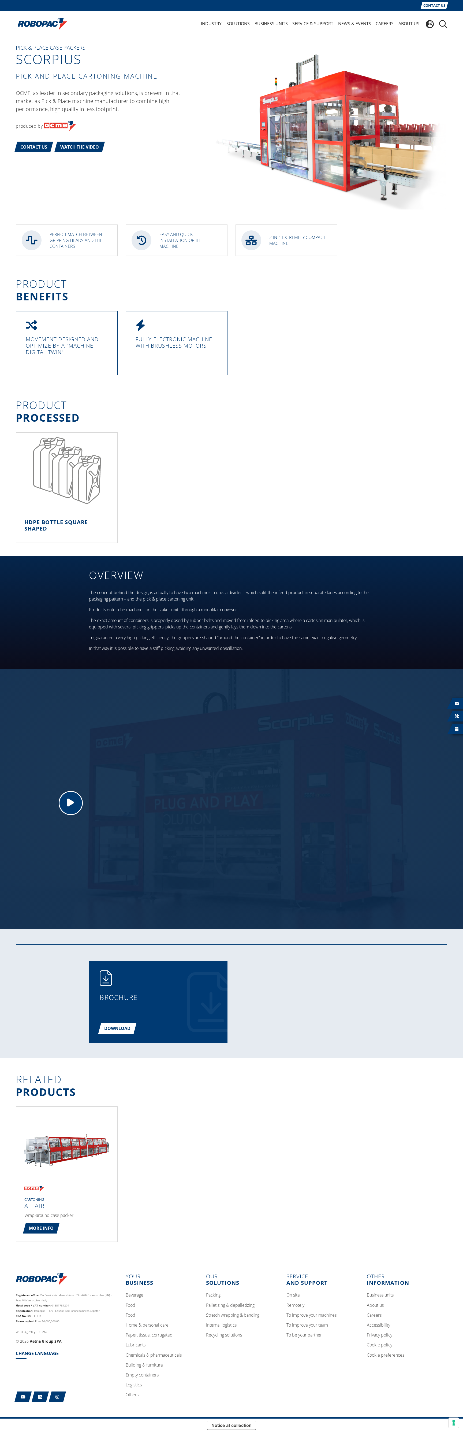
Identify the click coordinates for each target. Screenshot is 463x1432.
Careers (374, 1315)
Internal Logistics (221, 1325)
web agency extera (31, 1331)
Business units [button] (271, 24)
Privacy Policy (379, 1335)
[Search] (443, 24)
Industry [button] (211, 24)
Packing (213, 1295)
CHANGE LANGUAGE (37, 1353)
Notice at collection (231, 1425)
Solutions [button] (238, 24)
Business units (380, 1295)
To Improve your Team (307, 1325)
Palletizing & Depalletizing (230, 1305)
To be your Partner (304, 1335)
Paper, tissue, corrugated (149, 1335)
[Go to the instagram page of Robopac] (57, 1396)
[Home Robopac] (41, 24)
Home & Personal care (147, 1325)
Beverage (134, 1295)
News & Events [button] (354, 24)
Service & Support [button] (312, 24)
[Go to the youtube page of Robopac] (23, 1396)
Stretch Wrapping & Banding (232, 1315)
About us (375, 1305)
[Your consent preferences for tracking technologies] (454, 1423)
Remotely (295, 1305)
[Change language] (430, 24)
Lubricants (135, 1345)
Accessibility (378, 1325)
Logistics (134, 1385)
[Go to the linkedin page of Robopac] (40, 1396)
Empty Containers (142, 1375)
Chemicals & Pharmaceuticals (154, 1355)
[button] (33, 147)
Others (132, 1395)
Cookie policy (379, 1345)
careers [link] (385, 24)
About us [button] (408, 24)
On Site (293, 1295)
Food (130, 1305)
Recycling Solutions (224, 1335)
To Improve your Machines (311, 1315)
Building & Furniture (144, 1365)
